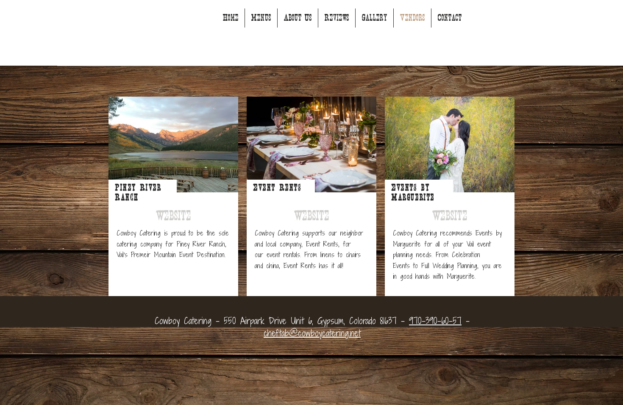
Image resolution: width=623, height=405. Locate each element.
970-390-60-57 (435, 321)
